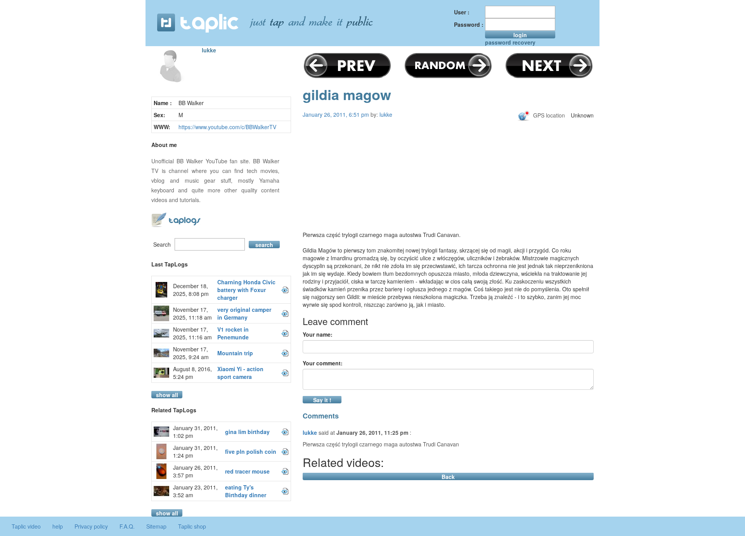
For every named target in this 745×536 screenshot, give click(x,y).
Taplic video (26, 526)
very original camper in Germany (244, 313)
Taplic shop (192, 526)
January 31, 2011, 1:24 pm (195, 451)
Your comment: (323, 363)
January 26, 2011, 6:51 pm (336, 114)
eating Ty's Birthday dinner (245, 491)
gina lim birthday (247, 432)
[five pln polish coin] (285, 451)
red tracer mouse (247, 471)
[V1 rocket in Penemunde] (285, 333)
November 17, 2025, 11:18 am (192, 313)
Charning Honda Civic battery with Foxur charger (246, 289)
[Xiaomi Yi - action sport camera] (285, 372)
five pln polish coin (250, 451)
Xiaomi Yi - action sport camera (240, 372)
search (264, 244)
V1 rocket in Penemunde (233, 333)
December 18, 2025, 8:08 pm (191, 289)
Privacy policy (91, 526)
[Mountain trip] (285, 352)
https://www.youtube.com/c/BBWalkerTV (227, 127)
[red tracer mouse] (285, 471)
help (57, 526)
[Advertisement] (448, 183)
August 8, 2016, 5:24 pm (192, 372)
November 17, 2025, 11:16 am (192, 333)
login (520, 34)
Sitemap (156, 526)
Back (448, 476)
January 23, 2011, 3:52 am (195, 491)
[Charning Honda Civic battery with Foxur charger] (285, 289)
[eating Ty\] (285, 491)
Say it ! (322, 399)
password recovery (510, 42)
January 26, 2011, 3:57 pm (195, 471)
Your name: (318, 334)
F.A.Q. (127, 526)
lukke (209, 50)
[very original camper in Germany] (285, 313)
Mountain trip (235, 353)
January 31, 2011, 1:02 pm (195, 431)
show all (167, 394)
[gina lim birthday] (285, 431)
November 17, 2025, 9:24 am (191, 353)
